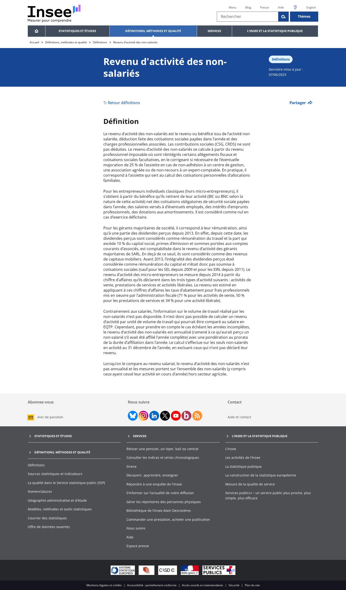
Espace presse (137, 546)
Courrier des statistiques (47, 518)
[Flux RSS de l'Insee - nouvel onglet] (197, 416)
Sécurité (234, 585)
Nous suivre (135, 528)
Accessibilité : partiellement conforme (152, 585)
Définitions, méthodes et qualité (153, 31)
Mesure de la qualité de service (250, 484)
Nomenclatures (40, 491)
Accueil (34, 42)
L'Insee (230, 449)
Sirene (131, 466)
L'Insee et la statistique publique (275, 31)
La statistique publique (243, 466)
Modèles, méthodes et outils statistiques (60, 509)
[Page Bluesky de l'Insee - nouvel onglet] (133, 416)
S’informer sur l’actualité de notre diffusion (160, 493)
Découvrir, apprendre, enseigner (152, 475)
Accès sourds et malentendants (202, 585)
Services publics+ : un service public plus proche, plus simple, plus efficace (268, 495)
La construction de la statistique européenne (260, 475)
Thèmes (304, 16)
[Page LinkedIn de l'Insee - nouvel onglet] (154, 416)
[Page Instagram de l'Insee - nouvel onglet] (143, 416)
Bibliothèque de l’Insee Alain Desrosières (158, 510)
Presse (264, 7)
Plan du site (252, 585)
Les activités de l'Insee (242, 457)
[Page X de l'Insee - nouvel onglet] (165, 416)
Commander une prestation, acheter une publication (168, 519)
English (311, 7)
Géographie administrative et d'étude (57, 500)
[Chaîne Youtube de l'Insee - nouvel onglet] (176, 416)
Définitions (100, 42)
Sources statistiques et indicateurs (55, 474)
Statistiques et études (77, 31)
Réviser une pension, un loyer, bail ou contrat (162, 449)
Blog (248, 7)
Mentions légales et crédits (104, 585)
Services (214, 31)
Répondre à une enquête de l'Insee (154, 484)
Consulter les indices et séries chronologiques (162, 457)
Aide (281, 7)
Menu (232, 7)
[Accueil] (36, 31)
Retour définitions (124, 102)
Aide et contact (239, 417)
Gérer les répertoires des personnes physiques (163, 502)
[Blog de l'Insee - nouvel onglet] (186, 416)
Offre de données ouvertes (49, 527)
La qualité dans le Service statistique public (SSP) (66, 482)
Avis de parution (50, 417)
